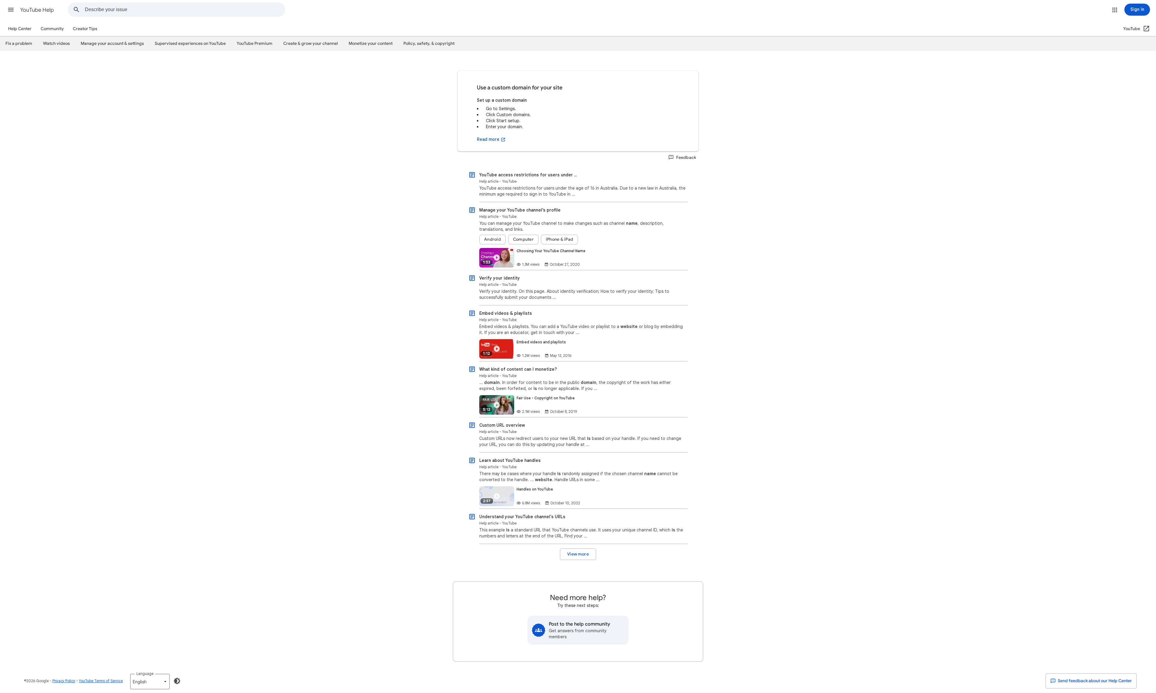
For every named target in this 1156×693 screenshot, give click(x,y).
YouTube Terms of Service (101, 681)
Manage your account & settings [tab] (112, 43)
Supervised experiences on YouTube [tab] (190, 43)
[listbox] (150, 681)
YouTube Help (37, 10)
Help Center (20, 28)
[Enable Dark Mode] (177, 681)
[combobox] (185, 10)
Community (52, 28)
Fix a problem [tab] (18, 43)
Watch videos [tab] (56, 43)
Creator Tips (85, 28)
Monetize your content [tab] (371, 43)
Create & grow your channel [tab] (310, 43)
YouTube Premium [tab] (254, 43)
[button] (11, 9)
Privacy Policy (63, 681)
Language (145, 673)
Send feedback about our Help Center (1094, 680)
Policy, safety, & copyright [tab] (429, 43)
